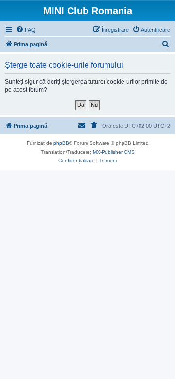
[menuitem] (25, 29)
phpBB (61, 143)
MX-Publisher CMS (114, 152)
